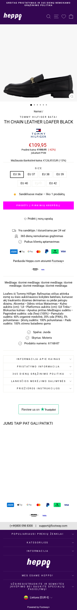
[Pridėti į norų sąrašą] (25, 435)
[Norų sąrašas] (63, 16)
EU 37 (31, 174)
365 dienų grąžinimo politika (38, 374)
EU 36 (17, 174)
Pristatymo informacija (38, 366)
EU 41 (38, 183)
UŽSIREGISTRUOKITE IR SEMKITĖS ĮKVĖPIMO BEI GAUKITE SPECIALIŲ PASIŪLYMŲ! (37, 587)
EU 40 (24, 183)
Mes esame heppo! (37, 575)
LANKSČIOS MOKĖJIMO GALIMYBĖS (38, 381)
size (38, 168)
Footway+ (58, 261)
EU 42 (53, 183)
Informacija (38, 551)
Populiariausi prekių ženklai (38, 534)
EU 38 (45, 174)
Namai (37, 111)
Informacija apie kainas (38, 359)
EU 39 (60, 174)
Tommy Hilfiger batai (38, 117)
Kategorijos (37, 542)
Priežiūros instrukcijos (38, 388)
